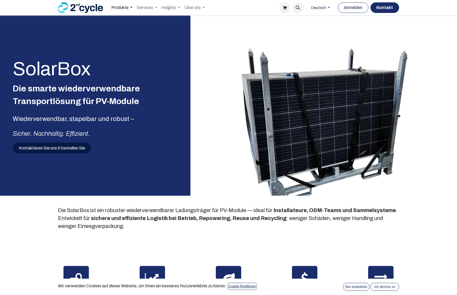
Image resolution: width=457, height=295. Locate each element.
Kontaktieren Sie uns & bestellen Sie (52, 148)
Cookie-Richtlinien (242, 286)
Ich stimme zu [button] (384, 287)
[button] (297, 7)
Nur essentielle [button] (356, 287)
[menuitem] (122, 7)
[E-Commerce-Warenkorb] (284, 7)
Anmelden (353, 7)
